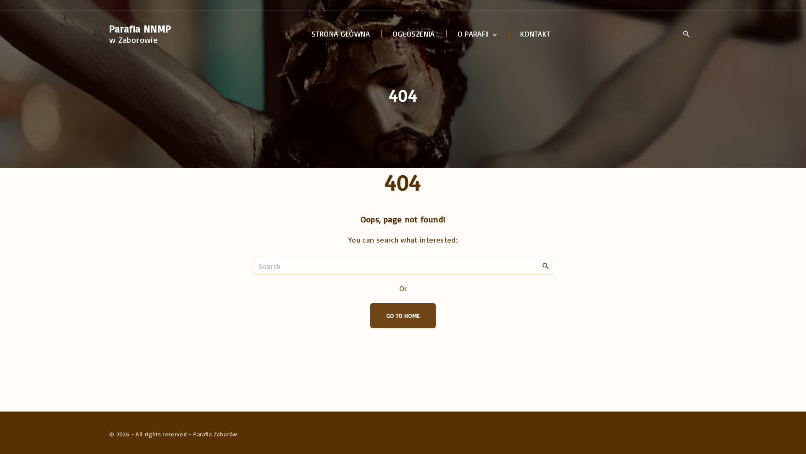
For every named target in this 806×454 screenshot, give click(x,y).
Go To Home (403, 315)
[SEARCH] (545, 266)
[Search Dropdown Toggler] (686, 34)
